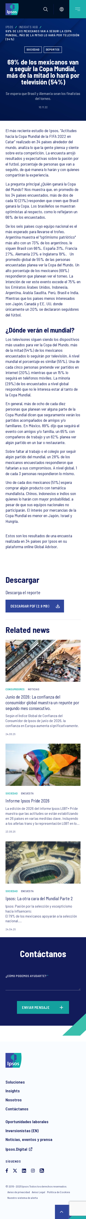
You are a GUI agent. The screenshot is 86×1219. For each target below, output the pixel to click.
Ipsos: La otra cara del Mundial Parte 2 (39, 898)
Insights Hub (28, 27)
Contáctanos (16, 1108)
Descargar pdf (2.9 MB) (30, 606)
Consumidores (15, 689)
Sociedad (33, 49)
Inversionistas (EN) (21, 1130)
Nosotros (13, 1099)
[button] (45, 9)
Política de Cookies (58, 1192)
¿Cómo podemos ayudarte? (26, 976)
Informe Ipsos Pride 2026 (27, 800)
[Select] (61, 9)
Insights (12, 1090)
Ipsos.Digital (16, 1149)
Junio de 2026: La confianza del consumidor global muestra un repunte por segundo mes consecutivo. (42, 702)
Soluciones (15, 1082)
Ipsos (9, 27)
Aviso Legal (38, 1192)
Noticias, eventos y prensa (28, 1139)
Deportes (53, 49)
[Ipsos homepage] (13, 9)
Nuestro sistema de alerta (22, 1197)
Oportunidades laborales (26, 1121)
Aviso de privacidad (18, 1192)
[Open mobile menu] (77, 9)
